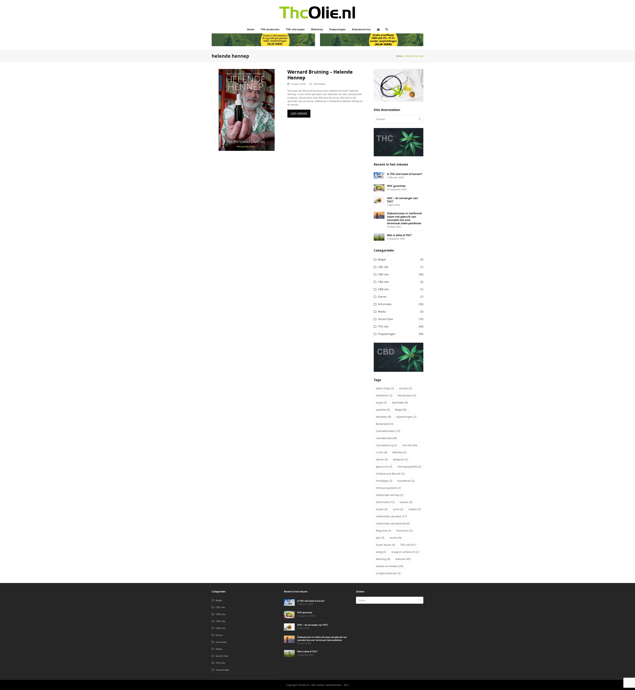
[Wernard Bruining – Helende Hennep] (246, 109)
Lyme (398, 509)
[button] (378, 29)
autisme (383, 409)
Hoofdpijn (384, 481)
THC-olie (383, 326)
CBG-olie (383, 282)
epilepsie (400, 459)
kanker (406, 502)
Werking (383, 559)
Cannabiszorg (386, 445)
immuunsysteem (388, 488)
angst (381, 402)
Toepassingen (386, 334)
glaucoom (384, 466)
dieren (382, 459)
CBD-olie (383, 274)
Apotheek (400, 402)
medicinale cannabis (391, 516)
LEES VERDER (299, 113)
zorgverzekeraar (388, 573)
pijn (380, 537)
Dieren (382, 297)
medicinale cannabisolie (393, 523)
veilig (381, 552)
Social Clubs (385, 319)
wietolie (402, 559)
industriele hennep (389, 495)
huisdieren (406, 481)
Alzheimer (384, 395)
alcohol (405, 388)
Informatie (319, 84)
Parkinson (404, 530)
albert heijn (385, 388)
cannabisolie (386, 438)
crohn (381, 452)
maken (414, 509)
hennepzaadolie (409, 466)
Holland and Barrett (390, 473)
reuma (395, 537)
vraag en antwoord (405, 552)
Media (382, 311)
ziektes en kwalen (389, 566)
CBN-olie (383, 289)
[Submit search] (420, 119)
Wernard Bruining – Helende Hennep (320, 75)
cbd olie (409, 445)
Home (399, 56)
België (382, 259)
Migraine (383, 530)
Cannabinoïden (388, 431)
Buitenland (384, 424)
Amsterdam (406, 395)
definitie (399, 452)
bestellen (383, 417)
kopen (382, 509)
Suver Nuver (385, 545)
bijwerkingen (406, 417)
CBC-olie (383, 267)
